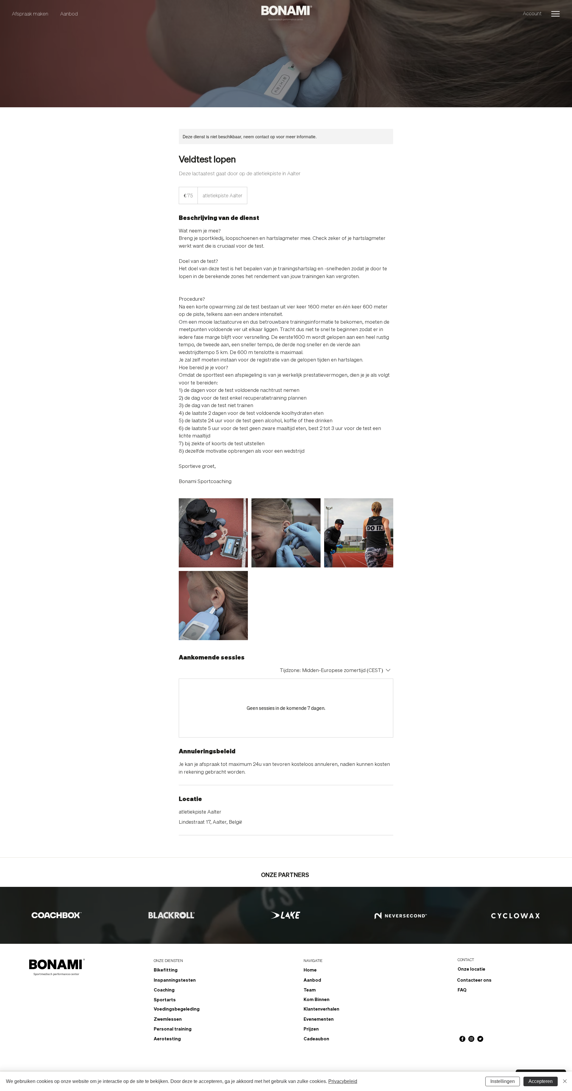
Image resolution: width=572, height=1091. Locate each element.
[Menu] (555, 13)
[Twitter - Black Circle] (480, 1039)
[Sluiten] (564, 1081)
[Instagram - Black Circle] (471, 1039)
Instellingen (502, 1081)
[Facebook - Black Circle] (462, 1039)
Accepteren (541, 1081)
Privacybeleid (342, 1081)
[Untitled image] (213, 532)
